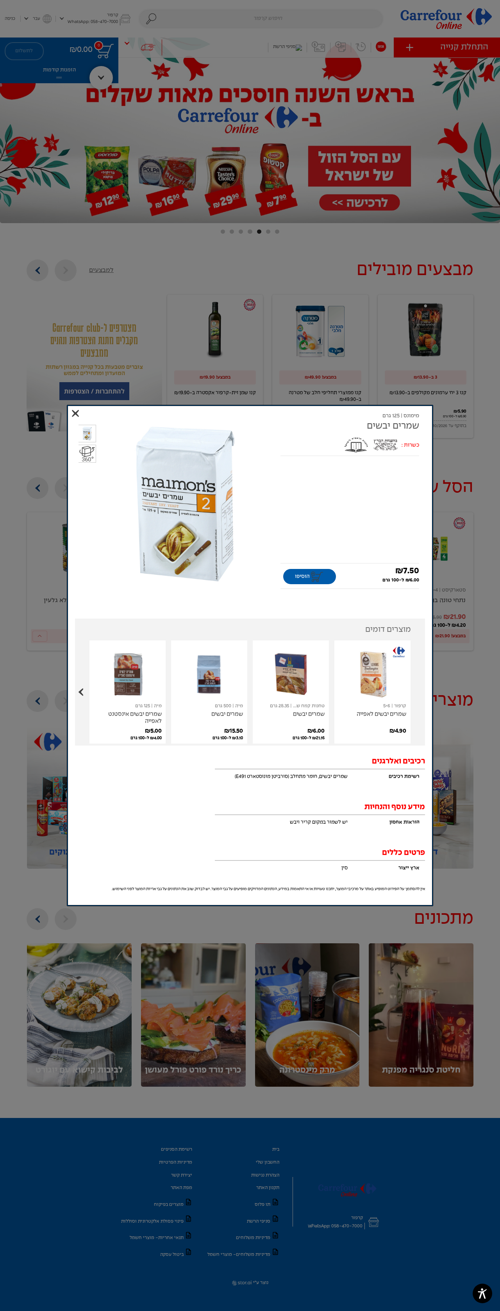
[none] (372, 692)
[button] (185, 504)
